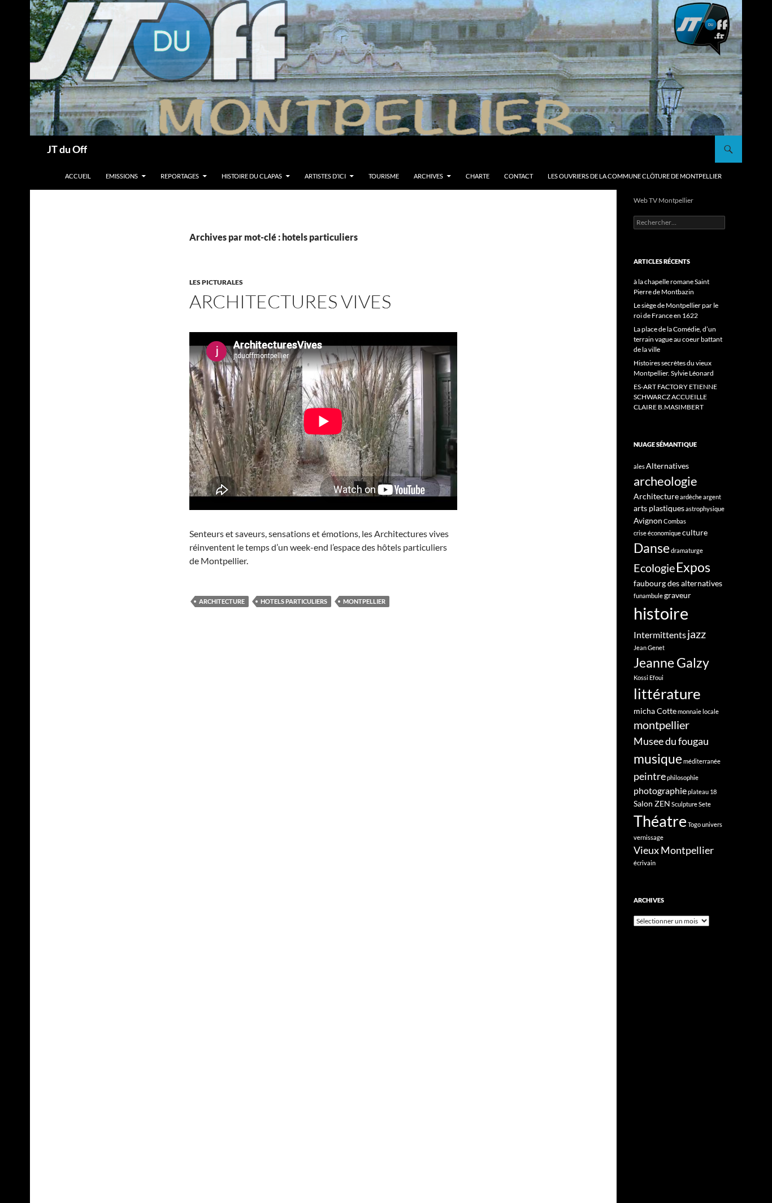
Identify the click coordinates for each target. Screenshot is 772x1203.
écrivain (645, 862)
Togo (694, 824)
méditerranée (702, 761)
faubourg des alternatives (678, 583)
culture (695, 532)
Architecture (222, 601)
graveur (677, 595)
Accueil (78, 176)
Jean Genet (649, 647)
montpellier (364, 601)
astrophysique (705, 508)
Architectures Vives (290, 301)
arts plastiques (659, 508)
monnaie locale (698, 711)
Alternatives (667, 465)
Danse (652, 548)
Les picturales (216, 282)
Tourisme (383, 176)
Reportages (180, 176)
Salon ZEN (652, 803)
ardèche (691, 496)
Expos (693, 567)
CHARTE (477, 176)
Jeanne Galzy (671, 662)
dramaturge (687, 550)
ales (639, 466)
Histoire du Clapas (252, 176)
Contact (518, 176)
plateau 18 (702, 791)
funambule (648, 595)
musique (658, 758)
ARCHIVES (428, 176)
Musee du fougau (671, 741)
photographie (660, 790)
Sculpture (684, 804)
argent (712, 496)
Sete (705, 804)
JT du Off (67, 149)
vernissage (648, 837)
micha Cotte (655, 711)
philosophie (683, 777)
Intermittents (660, 634)
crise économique (657, 533)
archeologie (665, 481)
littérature (667, 694)
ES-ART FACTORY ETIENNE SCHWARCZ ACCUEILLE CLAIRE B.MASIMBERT (675, 396)
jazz (696, 633)
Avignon (648, 520)
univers (712, 824)
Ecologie (654, 567)
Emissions (122, 176)
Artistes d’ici (325, 176)
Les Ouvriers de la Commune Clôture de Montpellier (635, 176)
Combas (674, 521)
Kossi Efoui (648, 677)
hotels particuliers (294, 601)
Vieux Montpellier (674, 850)
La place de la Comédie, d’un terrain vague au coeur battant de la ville (678, 339)
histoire (661, 613)
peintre (650, 776)
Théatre (660, 821)
